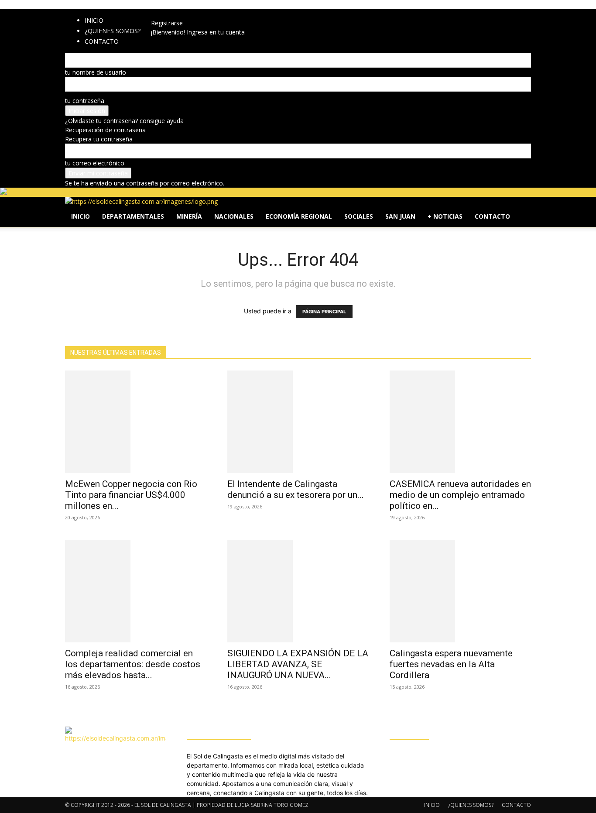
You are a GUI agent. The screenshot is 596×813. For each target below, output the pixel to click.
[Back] (198, 14)
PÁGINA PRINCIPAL (324, 312)
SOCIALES (358, 216)
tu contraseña (84, 100)
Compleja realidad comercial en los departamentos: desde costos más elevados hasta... (132, 664)
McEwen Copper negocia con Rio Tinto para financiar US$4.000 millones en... (131, 495)
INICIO (94, 20)
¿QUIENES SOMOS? (112, 31)
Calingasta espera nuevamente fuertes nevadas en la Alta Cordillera (451, 664)
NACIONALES (233, 216)
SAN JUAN (400, 216)
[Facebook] (164, 14)
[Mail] (178, 14)
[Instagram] (171, 14)
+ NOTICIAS (445, 216)
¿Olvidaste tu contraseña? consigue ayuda (124, 121)
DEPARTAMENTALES (133, 216)
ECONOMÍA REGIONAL (299, 216)
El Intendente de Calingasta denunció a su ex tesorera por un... (295, 489)
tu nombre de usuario (95, 72)
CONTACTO (492, 216)
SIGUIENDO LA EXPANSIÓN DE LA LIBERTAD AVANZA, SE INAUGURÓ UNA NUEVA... (297, 664)
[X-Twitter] (183, 14)
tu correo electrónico (94, 163)
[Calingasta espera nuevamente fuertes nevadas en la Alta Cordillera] (460, 591)
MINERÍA (189, 216)
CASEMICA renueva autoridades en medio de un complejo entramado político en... (460, 495)
